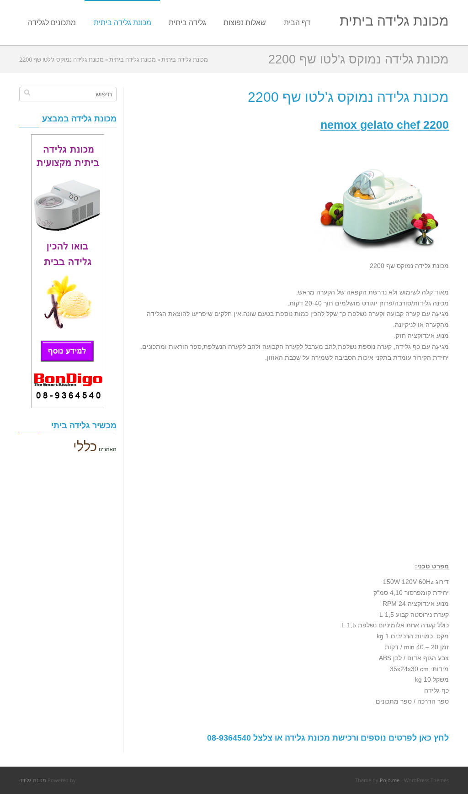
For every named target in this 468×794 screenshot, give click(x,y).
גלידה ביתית (187, 22)
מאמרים (108, 449)
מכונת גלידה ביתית (394, 20)
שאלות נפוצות (244, 22)
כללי (85, 446)
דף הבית (297, 22)
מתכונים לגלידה (52, 22)
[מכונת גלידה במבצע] (68, 271)
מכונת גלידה (32, 780)
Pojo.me (389, 780)
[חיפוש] (27, 92)
